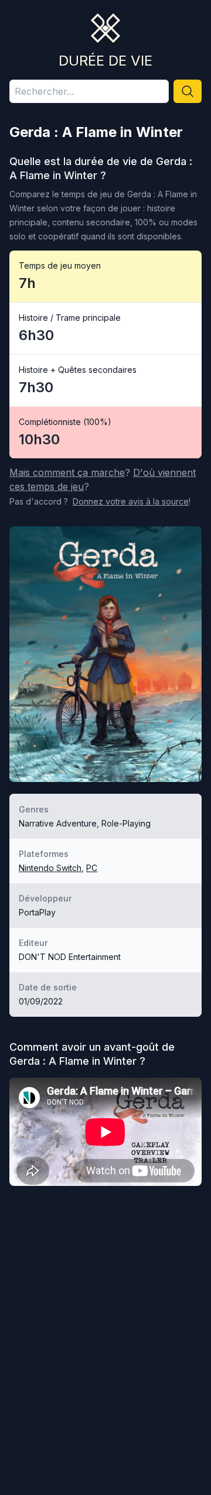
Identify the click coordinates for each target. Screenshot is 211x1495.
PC (91, 868)
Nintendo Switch (50, 868)
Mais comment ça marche (67, 472)
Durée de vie (105, 60)
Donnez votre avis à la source (131, 501)
